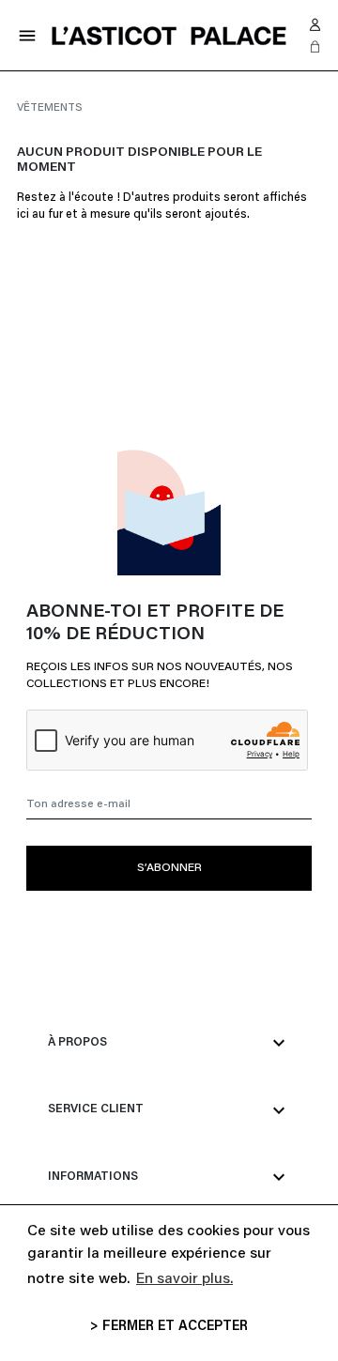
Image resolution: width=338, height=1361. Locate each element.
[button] (315, 47)
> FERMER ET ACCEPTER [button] (169, 1327)
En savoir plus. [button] (184, 1279)
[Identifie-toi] (315, 24)
